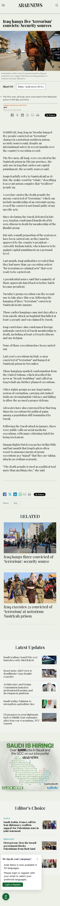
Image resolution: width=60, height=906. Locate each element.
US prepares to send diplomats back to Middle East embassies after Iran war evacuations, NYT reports (21, 719)
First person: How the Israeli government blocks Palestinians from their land (19, 845)
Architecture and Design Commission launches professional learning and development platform (18, 689)
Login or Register (13, 884)
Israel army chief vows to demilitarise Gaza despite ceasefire (17, 673)
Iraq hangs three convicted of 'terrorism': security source (28, 559)
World (6, 818)
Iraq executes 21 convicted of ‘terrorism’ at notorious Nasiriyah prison (28, 611)
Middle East (8, 839)
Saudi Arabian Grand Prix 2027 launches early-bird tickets (20, 659)
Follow (51, 115)
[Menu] (3, 5)
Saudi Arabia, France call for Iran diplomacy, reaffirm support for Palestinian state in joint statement (21, 826)
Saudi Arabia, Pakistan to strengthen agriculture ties (18, 702)
